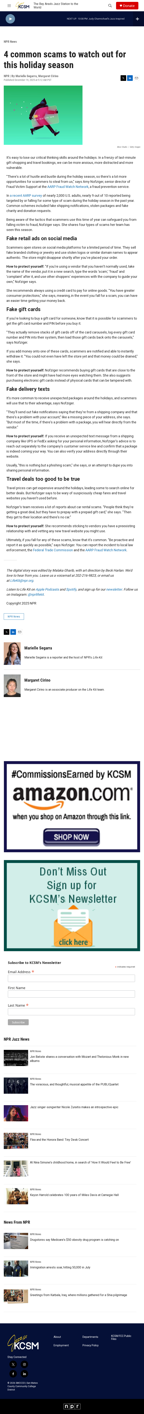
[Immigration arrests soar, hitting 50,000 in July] (16, 1269)
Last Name (18, 1005)
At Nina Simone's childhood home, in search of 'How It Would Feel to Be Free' (80, 1162)
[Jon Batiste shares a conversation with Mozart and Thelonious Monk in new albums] (16, 1058)
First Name (16, 988)
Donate (129, 6)
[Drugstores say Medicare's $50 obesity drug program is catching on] (16, 1241)
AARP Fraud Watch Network (67, 187)
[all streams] (138, 18)
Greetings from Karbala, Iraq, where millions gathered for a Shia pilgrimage (78, 1295)
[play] (10, 19)
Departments (90, 1337)
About (57, 1337)
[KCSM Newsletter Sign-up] (72, 905)
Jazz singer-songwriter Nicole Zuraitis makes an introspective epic (74, 1107)
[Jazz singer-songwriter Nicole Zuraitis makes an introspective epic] (16, 1113)
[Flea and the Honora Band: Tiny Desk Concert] (16, 1141)
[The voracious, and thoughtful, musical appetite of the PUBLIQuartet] (16, 1086)
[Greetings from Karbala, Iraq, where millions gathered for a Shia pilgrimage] (16, 1296)
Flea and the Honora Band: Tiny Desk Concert (59, 1139)
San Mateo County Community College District (23, 1386)
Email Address (21, 971)
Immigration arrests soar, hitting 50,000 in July (60, 1267)
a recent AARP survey (26, 195)
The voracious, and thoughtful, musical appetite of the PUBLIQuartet (74, 1084)
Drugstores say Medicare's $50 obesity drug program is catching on (74, 1240)
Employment (61, 1345)
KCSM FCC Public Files (121, 1337)
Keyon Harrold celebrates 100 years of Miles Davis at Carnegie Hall (74, 1195)
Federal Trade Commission (53, 550)
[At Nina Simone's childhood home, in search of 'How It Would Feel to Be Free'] (16, 1168)
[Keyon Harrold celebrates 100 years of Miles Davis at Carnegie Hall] (16, 1196)
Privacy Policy (90, 1345)
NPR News (10, 41)
